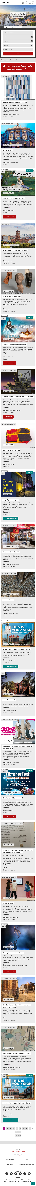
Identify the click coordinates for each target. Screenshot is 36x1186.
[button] (26, 2)
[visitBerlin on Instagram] (20, 1173)
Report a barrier (8, 1181)
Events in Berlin (18, 14)
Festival (4, 772)
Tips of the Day (9, 27)
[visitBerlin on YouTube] (15, 1173)
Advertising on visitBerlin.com (26, 1164)
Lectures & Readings (8, 424)
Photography (6, 76)
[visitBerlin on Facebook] (6, 1173)
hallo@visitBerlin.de (18, 1151)
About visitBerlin (10, 1159)
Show (4, 318)
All (2, 27)
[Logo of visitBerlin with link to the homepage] (5, 2)
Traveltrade (10, 1164)
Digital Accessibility (25, 1179)
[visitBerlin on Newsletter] (29, 1173)
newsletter (19, 1156)
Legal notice (8, 1179)
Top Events (18, 27)
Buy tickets (8, 416)
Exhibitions (5, 224)
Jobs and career (10, 1162)
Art (3, 172)
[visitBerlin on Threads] (11, 1173)
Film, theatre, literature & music (12, 824)
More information (11, 518)
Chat (33, 1183)
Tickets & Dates (9, 216)
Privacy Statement (16, 1179)
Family (4, 623)
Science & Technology (9, 124)
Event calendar (18, 17)
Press (26, 1159)
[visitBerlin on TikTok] (24, 1173)
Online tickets (8, 49)
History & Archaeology (9, 270)
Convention (26, 1162)
